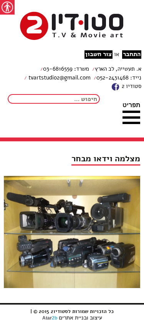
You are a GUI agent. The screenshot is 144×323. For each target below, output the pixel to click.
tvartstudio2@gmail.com (59, 77)
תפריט (131, 105)
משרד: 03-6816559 (66, 69)
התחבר (132, 54)
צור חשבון (98, 54)
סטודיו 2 (130, 86)
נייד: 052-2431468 (118, 77)
